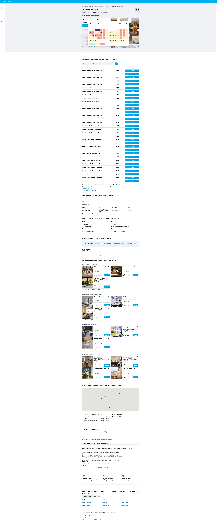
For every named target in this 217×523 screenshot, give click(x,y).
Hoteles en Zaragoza (105, 503)
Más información (117, 184)
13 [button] (106, 32)
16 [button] (95, 35)
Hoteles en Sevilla (123, 507)
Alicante (113, 6)
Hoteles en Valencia (124, 503)
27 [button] (106, 38)
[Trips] (1, 18)
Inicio (82, 6)
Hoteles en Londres (86, 507)
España (86, 6)
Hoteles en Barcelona (86, 502)
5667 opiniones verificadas (93, 15)
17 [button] (98, 35)
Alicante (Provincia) (105, 6)
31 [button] (123, 40)
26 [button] (103, 38)
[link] (91, 289)
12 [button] (103, 32)
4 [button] (126, 30)
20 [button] (106, 35)
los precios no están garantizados (110, 512)
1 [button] (118, 30)
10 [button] (98, 32)
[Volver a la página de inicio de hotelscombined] (8, 1)
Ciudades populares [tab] (87, 496)
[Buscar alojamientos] (1, 7)
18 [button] (101, 35)
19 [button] (103, 35)
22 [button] (93, 38)
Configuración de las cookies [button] (87, 188)
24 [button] (98, 38)
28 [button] (90, 40)
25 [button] (101, 38)
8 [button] (118, 32)
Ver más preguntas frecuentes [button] (102, 467)
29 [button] (93, 40)
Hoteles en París (104, 507)
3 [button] (98, 30)
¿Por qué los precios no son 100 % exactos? (92, 519)
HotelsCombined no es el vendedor (90, 515)
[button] (2, 2)
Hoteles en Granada (124, 505)
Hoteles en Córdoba (124, 502)
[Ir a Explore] (1, 15)
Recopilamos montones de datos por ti (90, 517)
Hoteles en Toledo (85, 503)
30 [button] (95, 40)
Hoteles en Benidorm (86, 505)
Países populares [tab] (96, 496)
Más (83, 201)
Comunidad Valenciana (94, 6)
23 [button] (95, 38)
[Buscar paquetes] (1, 12)
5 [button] (110, 32)
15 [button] (93, 35)
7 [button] (90, 32)
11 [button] (101, 32)
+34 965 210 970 (85, 14)
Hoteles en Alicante (105, 505)
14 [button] (90, 35)
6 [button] (106, 30)
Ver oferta (107, 275)
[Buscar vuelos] (1, 5)
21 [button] (90, 38)
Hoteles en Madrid (104, 502)
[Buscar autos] (1, 10)
